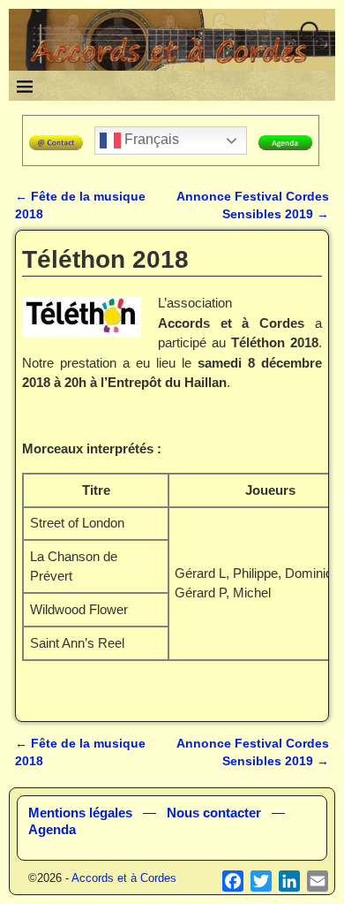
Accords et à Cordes (123, 878)
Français (150, 139)
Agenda (52, 829)
